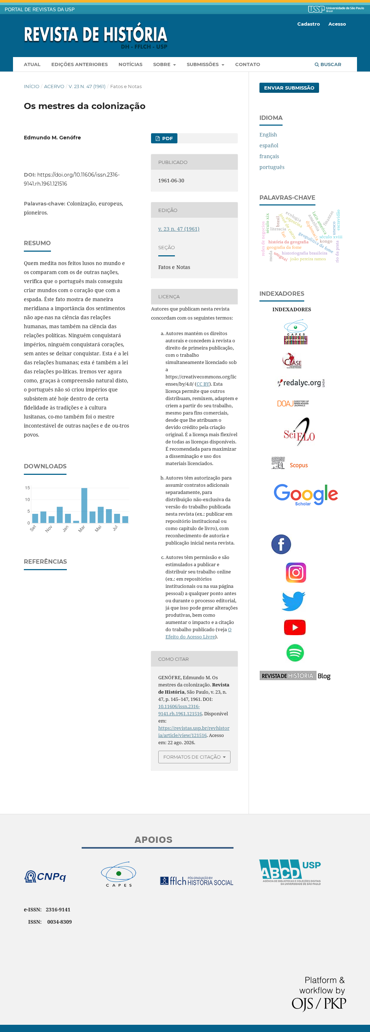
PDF (167, 138)
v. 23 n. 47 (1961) (87, 86)
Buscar (330, 64)
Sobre (162, 64)
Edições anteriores (79, 64)
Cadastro (308, 24)
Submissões (203, 64)
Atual (32, 64)
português (271, 167)
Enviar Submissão (289, 88)
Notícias (130, 64)
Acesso (337, 24)
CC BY (203, 384)
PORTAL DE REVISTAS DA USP (40, 9)
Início (31, 86)
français (269, 156)
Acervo (54, 86)
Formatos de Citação (192, 757)
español (268, 145)
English (268, 134)
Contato (247, 64)
